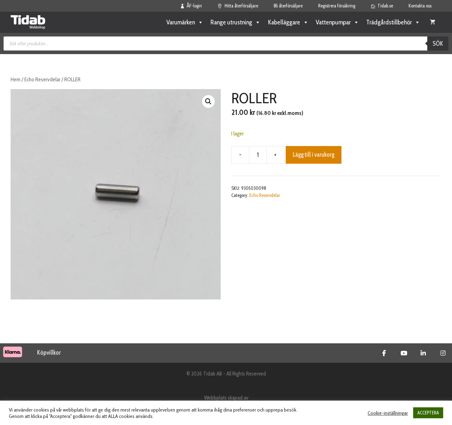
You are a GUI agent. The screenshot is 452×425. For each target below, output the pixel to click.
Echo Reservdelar (42, 79)
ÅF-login (194, 5)
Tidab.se (385, 5)
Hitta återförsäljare (241, 5)
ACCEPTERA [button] (428, 412)
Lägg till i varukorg (313, 154)
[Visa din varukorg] (432, 22)
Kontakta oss (420, 5)
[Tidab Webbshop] (28, 22)
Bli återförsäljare (288, 5)
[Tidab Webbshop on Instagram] (443, 353)
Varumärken (180, 22)
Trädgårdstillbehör (389, 22)
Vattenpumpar (333, 22)
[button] (208, 101)
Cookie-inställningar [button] (388, 413)
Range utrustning (231, 22)
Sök (438, 43)
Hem (15, 79)
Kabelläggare (284, 22)
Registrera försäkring (336, 5)
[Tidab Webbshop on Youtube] (404, 353)
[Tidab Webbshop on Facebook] (384, 353)
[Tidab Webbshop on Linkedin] (423, 353)
